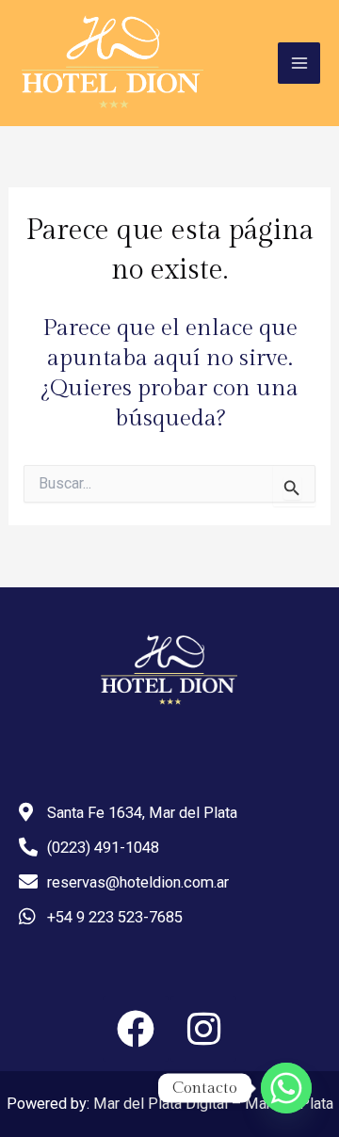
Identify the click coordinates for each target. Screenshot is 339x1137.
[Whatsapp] (286, 1088)
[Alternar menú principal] (299, 63)
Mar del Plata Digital (160, 1104)
